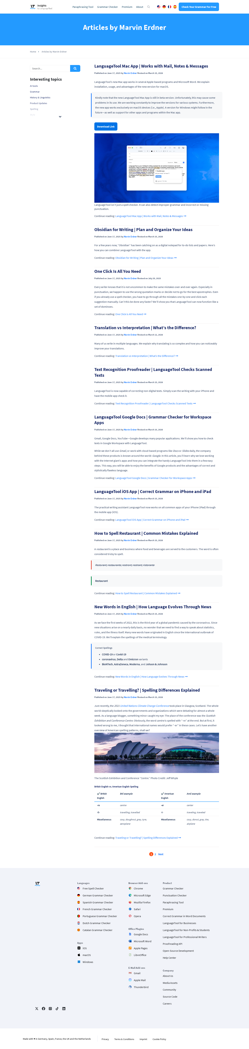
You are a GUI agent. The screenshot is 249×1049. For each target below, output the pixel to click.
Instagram (50, 1009)
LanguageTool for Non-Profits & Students (186, 930)
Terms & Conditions (124, 1039)
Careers (167, 1003)
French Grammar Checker (97, 909)
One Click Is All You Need (117, 271)
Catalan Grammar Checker (97, 930)
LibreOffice (140, 955)
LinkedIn (64, 1009)
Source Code (170, 996)
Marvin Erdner (130, 73)
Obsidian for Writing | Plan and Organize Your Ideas (143, 229)
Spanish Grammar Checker (98, 902)
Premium (127, 6)
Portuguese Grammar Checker (100, 916)
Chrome (138, 888)
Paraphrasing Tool (82, 6)
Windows (88, 962)
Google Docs (141, 934)
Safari (137, 909)
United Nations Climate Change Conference (144, 705)
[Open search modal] (148, 6)
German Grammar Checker (98, 895)
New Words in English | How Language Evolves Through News (152, 606)
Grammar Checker (107, 6)
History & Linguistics (40, 97)
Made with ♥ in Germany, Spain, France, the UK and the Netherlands (57, 1038)
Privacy (105, 1039)
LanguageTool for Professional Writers (185, 937)
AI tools (34, 85)
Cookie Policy (159, 1039)
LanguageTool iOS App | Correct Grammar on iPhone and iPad (152, 491)
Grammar (35, 91)
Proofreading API (172, 944)
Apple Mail (140, 980)
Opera (137, 916)
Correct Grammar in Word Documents (184, 916)
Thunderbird (141, 987)
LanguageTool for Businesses (179, 923)
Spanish (175, 6)
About (139, 6)
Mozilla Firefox (142, 902)
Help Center (169, 957)
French (169, 6)
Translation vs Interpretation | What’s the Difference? (145, 327)
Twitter (37, 1009)
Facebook (44, 1009)
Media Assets (170, 982)
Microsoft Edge (142, 895)
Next (160, 854)
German (164, 6)
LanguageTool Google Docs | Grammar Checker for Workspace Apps (153, 478)
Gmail (137, 973)
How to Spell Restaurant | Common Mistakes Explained (146, 533)
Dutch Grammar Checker (97, 923)
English (158, 6)
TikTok (57, 1009)
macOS (87, 955)
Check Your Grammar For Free (199, 6)
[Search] (75, 68)
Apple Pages (141, 948)
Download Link (106, 126)
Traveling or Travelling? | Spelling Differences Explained (147, 690)
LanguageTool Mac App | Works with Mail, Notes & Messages (151, 66)
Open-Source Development (178, 951)
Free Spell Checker (93, 888)
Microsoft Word (142, 941)
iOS (85, 948)
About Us (168, 976)
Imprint (143, 1039)
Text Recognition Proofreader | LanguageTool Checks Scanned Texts (153, 403)
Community (169, 989)
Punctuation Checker (175, 895)
